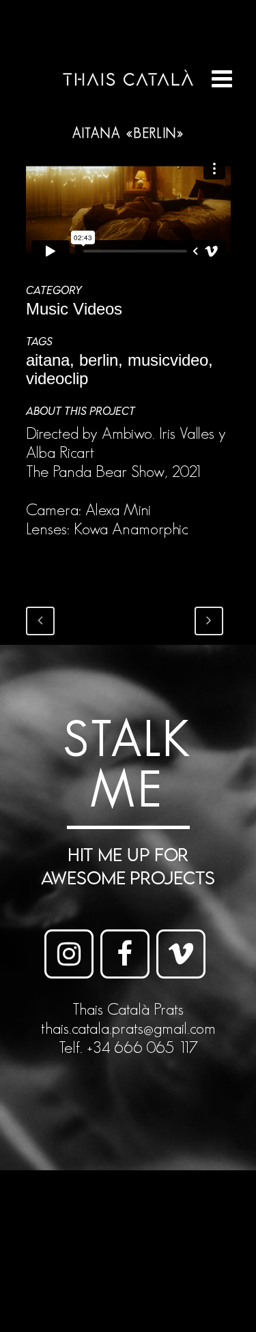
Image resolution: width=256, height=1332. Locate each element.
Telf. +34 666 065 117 (128, 1047)
